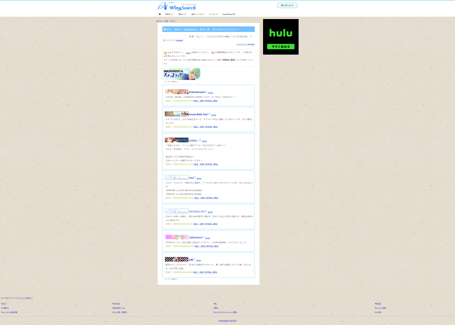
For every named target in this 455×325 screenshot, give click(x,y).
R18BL (378, 304)
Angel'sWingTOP (229, 14)
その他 (378, 312)
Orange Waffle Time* (198, 114)
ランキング (213, 14)
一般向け (5, 308)
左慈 (191, 260)
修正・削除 (199, 101)
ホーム (159, 21)
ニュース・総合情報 (9, 312)
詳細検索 (179, 40)
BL (216, 304)
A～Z (172, 21)
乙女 (166, 21)
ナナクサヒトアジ (197, 211)
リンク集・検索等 (120, 312)
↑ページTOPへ (25, 298)
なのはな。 (194, 140)
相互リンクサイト (198, 14)
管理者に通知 (211, 101)
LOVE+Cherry (195, 237)
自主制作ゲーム (119, 308)
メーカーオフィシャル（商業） (226, 312)
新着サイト (169, 14)
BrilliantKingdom (197, 92)
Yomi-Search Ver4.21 (228, 321)
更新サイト (182, 14)
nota (191, 178)
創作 (216, 308)
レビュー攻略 (381, 308)
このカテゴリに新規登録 (245, 44)
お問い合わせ (288, 5)
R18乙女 (117, 304)
